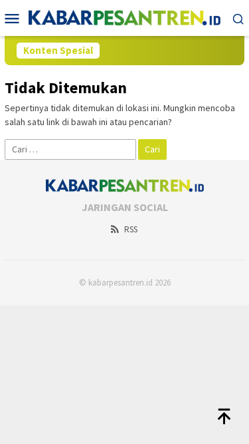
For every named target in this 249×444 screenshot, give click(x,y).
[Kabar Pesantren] (124, 17)
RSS (130, 229)
